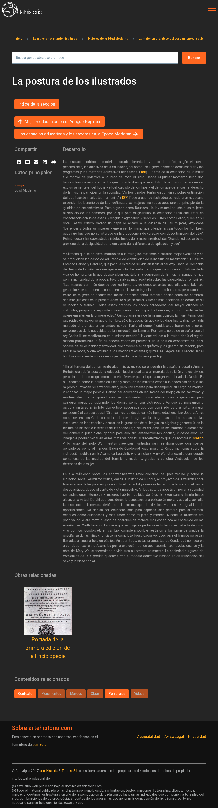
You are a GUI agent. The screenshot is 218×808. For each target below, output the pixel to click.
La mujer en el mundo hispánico (55, 38)
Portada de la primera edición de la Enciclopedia (47, 647)
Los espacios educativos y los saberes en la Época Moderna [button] (74, 134)
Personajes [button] (117, 694)
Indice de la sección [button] (36, 104)
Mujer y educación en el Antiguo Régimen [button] (62, 121)
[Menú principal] (210, 9)
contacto (40, 745)
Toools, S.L (70, 771)
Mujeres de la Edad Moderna (108, 38)
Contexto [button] (25, 694)
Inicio (18, 38)
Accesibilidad (148, 736)
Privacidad (197, 736)
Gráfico (198, 438)
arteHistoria (49, 771)
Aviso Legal (174, 736)
